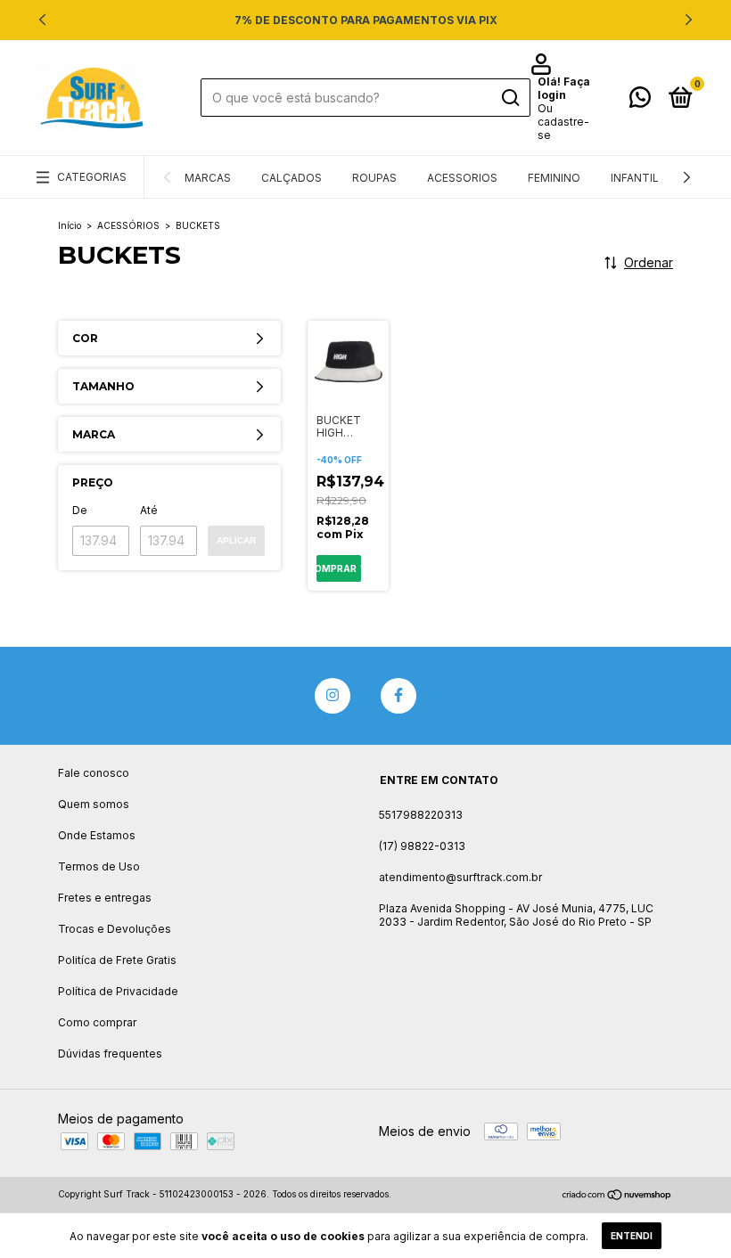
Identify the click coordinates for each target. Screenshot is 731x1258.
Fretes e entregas (105, 897)
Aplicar (236, 540)
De (79, 510)
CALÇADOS (291, 177)
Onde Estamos (97, 835)
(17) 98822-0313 (422, 846)
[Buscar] (509, 98)
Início (69, 225)
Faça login (564, 88)
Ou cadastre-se (563, 122)
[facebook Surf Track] (398, 696)
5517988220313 (421, 814)
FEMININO (554, 177)
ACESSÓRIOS (128, 225)
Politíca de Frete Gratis (117, 960)
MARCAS (208, 177)
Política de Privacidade (118, 991)
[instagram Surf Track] (332, 696)
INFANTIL (635, 177)
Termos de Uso (99, 866)
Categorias (92, 177)
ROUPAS (374, 177)
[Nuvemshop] (617, 1196)
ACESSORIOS (462, 177)
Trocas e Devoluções (114, 928)
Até (149, 510)
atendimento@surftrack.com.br (460, 877)
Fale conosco (93, 773)
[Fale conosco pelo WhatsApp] (640, 101)
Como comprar (97, 1022)
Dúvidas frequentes (110, 1053)
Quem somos (93, 804)
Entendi (632, 1235)
